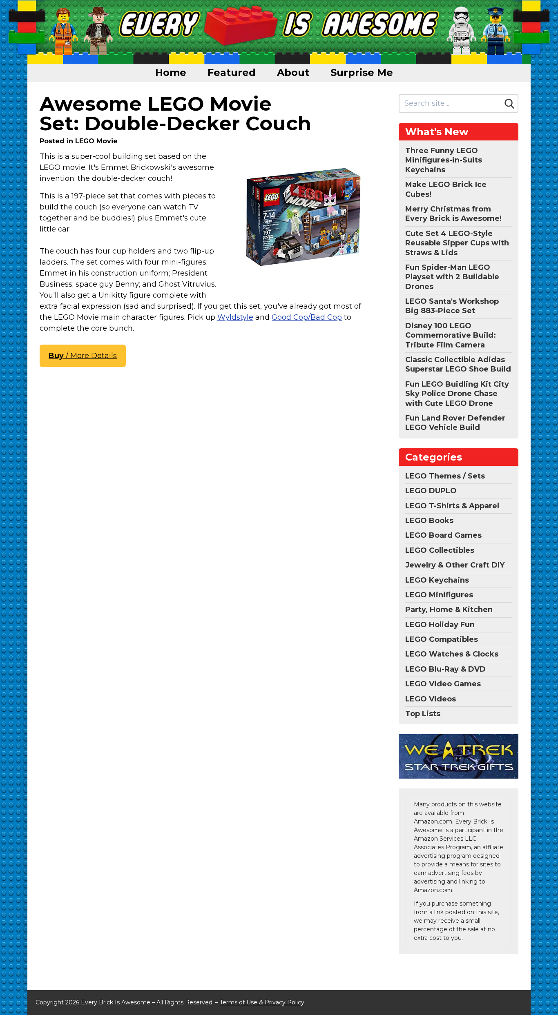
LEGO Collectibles (439, 550)
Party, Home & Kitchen (449, 609)
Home (170, 72)
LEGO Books (429, 520)
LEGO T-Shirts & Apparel (452, 505)
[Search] (509, 104)
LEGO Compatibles (441, 639)
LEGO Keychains (437, 580)
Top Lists (422, 713)
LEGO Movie (96, 141)
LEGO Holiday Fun (440, 624)
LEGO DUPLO (431, 490)
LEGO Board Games (443, 535)
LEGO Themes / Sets (445, 476)
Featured (232, 72)
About (293, 72)
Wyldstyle (235, 317)
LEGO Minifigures (439, 594)
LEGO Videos (430, 698)
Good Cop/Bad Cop (307, 317)
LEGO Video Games (443, 683)
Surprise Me (361, 72)
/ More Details (83, 355)
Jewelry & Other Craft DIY (454, 565)
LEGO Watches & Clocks (451, 654)
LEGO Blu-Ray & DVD (445, 669)
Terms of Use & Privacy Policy (262, 1002)
